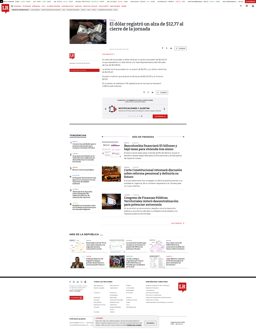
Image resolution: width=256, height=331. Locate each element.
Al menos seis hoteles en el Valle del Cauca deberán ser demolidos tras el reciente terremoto (83, 159)
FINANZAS (17, 6)
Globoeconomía (131, 300)
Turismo (75, 153)
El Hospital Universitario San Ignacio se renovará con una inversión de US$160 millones (84, 181)
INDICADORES (115, 6)
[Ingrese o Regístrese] (252, 5)
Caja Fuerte (114, 288)
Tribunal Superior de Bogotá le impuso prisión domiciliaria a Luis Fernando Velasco (95, 262)
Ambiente (169, 256)
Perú (115, 10)
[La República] (5, 9)
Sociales (96, 312)
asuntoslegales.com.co (77, 322)
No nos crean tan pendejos (83, 170)
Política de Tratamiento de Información (158, 297)
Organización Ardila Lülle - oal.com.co (178, 323)
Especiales (113, 297)
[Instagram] (82, 282)
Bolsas (168, 240)
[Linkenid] (78, 282)
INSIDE (124, 6)
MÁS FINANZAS (176, 223)
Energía (88, 240)
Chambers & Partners (105, 10)
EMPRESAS (36, 6)
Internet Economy (99, 304)
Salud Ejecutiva (131, 307)
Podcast (96, 307)
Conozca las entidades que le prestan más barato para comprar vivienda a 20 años (84, 146)
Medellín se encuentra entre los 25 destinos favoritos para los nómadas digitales (84, 207)
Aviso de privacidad (152, 292)
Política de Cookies (134, 325)
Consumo (97, 292)
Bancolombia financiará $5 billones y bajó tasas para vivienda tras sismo (150, 147)
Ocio (127, 304)
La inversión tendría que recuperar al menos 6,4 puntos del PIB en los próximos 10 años (136, 246)
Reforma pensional (73, 10)
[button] (105, 109)
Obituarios (113, 304)
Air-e (88, 10)
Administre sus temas (79, 70)
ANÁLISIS (78, 6)
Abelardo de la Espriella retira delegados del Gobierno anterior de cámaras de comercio (82, 194)
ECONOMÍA (27, 6)
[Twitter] (167, 48)
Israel (83, 10)
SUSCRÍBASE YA (160, 116)
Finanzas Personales (116, 300)
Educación (75, 175)
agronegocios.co (92, 322)
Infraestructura (114, 302)
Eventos (128, 297)
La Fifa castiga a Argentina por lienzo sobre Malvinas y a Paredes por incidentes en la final (135, 263)
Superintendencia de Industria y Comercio (159, 302)
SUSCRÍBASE (250, 1)
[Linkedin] (171, 48)
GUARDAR (181, 48)
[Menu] (12, 6)
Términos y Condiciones (153, 295)
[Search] (241, 6)
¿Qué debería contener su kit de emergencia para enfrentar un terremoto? (175, 262)
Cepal (94, 10)
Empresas (97, 297)
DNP (63, 10)
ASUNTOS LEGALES (90, 6)
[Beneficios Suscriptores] (246, 6)
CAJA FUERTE (104, 6)
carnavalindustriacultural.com (79, 325)
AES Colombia (35, 10)
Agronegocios (98, 285)
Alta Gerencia (114, 285)
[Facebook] (162, 48)
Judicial (88, 256)
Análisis (75, 167)
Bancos (75, 141)
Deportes (129, 256)
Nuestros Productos (152, 288)
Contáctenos (150, 290)
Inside (128, 302)
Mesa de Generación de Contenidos (157, 285)
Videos (112, 312)
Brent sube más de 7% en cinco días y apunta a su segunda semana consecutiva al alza (96, 246)
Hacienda (75, 189)
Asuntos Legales (99, 288)
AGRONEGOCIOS (68, 6)
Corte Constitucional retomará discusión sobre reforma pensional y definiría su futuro (153, 173)
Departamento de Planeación (51, 10)
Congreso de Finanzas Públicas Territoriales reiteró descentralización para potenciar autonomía (151, 201)
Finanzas (96, 300)
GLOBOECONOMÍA (53, 6)
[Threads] (86, 282)
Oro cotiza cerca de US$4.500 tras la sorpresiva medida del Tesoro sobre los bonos (175, 246)
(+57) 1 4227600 (75, 291)
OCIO (43, 6)
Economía (129, 292)
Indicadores (97, 302)
